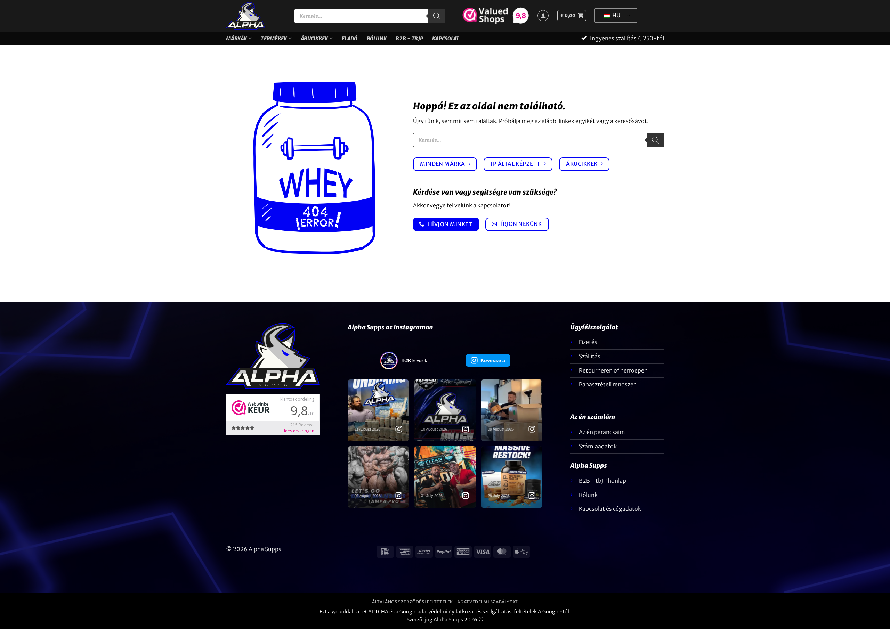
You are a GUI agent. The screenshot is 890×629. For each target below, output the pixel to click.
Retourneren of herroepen (613, 370)
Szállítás (589, 356)
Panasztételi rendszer (607, 384)
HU (616, 15)
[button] (571, 15)
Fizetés (588, 341)
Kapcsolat (445, 38)
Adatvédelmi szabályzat (487, 601)
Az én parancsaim (602, 431)
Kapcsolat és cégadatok (610, 508)
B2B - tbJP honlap (602, 480)
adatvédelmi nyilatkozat (446, 611)
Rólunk (377, 38)
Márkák (236, 38)
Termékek (274, 38)
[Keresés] (436, 16)
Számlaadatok (598, 446)
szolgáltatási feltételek (510, 611)
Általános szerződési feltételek (412, 601)
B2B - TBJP (409, 38)
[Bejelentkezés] (543, 15)
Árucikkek (314, 38)
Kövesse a (492, 360)
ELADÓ (349, 38)
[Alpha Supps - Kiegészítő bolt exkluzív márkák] (255, 16)
